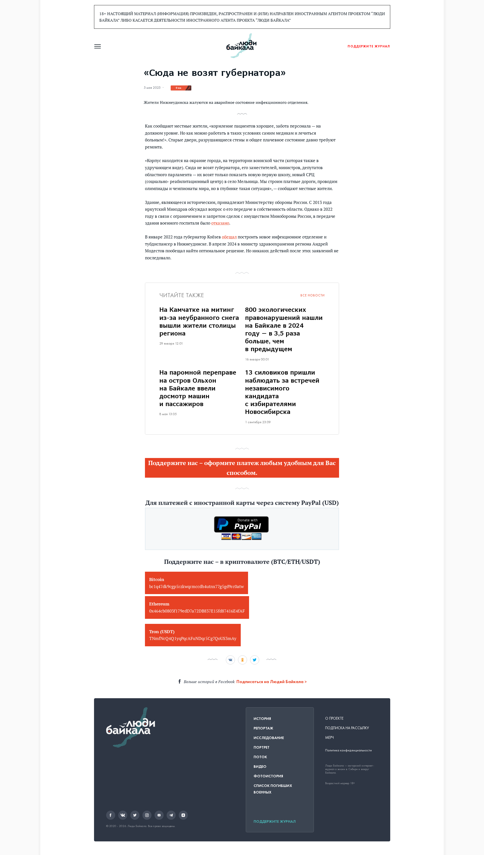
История (262, 718)
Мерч (329, 737)
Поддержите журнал (275, 821)
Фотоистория (268, 776)
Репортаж (264, 728)
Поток (260, 757)
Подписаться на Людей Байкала (270, 681)
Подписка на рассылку (347, 728)
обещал (229, 237)
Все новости (312, 295)
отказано (220, 223)
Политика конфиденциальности (348, 750)
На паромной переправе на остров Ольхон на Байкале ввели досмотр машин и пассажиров (197, 388)
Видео (260, 766)
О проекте (334, 718)
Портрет (262, 747)
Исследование (269, 738)
